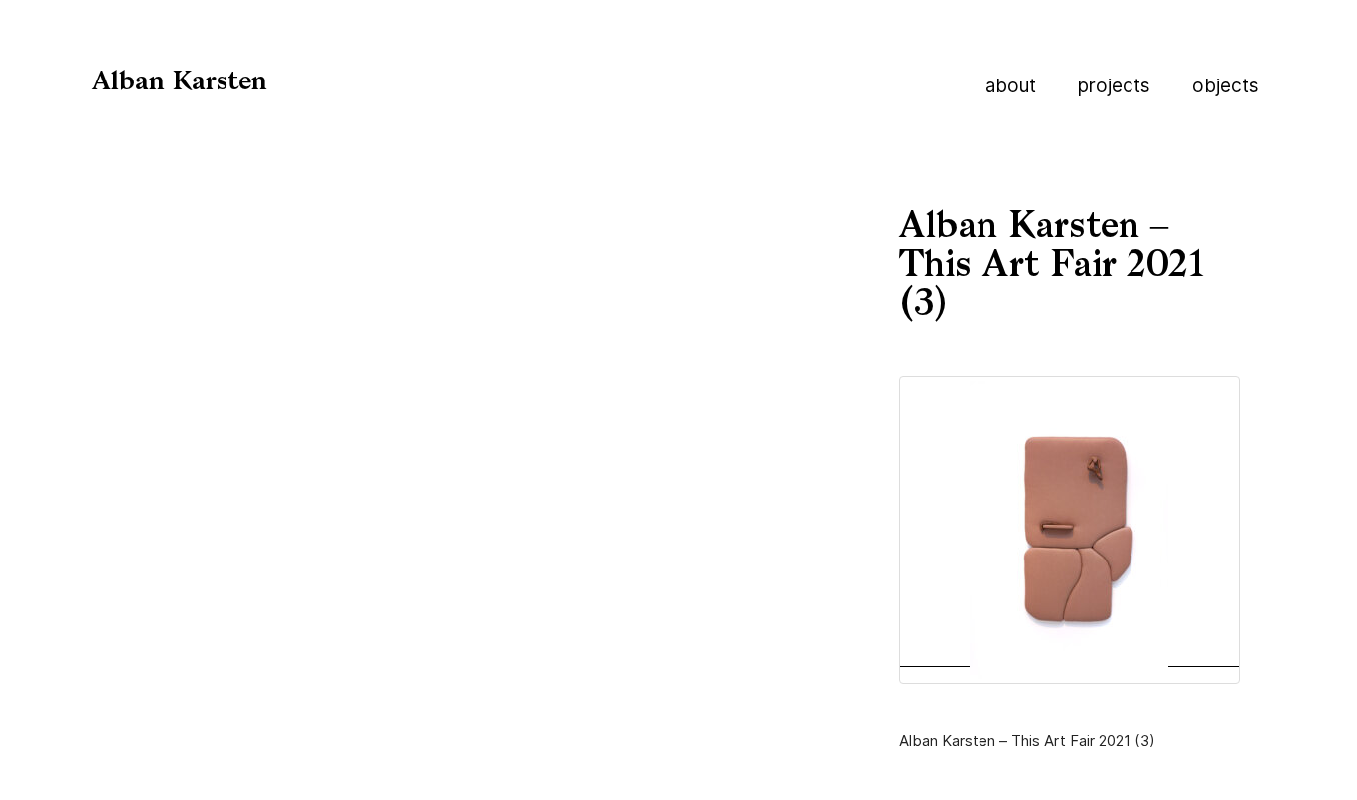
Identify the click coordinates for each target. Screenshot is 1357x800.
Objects (1225, 86)
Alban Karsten (179, 83)
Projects (1114, 86)
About (1010, 86)
